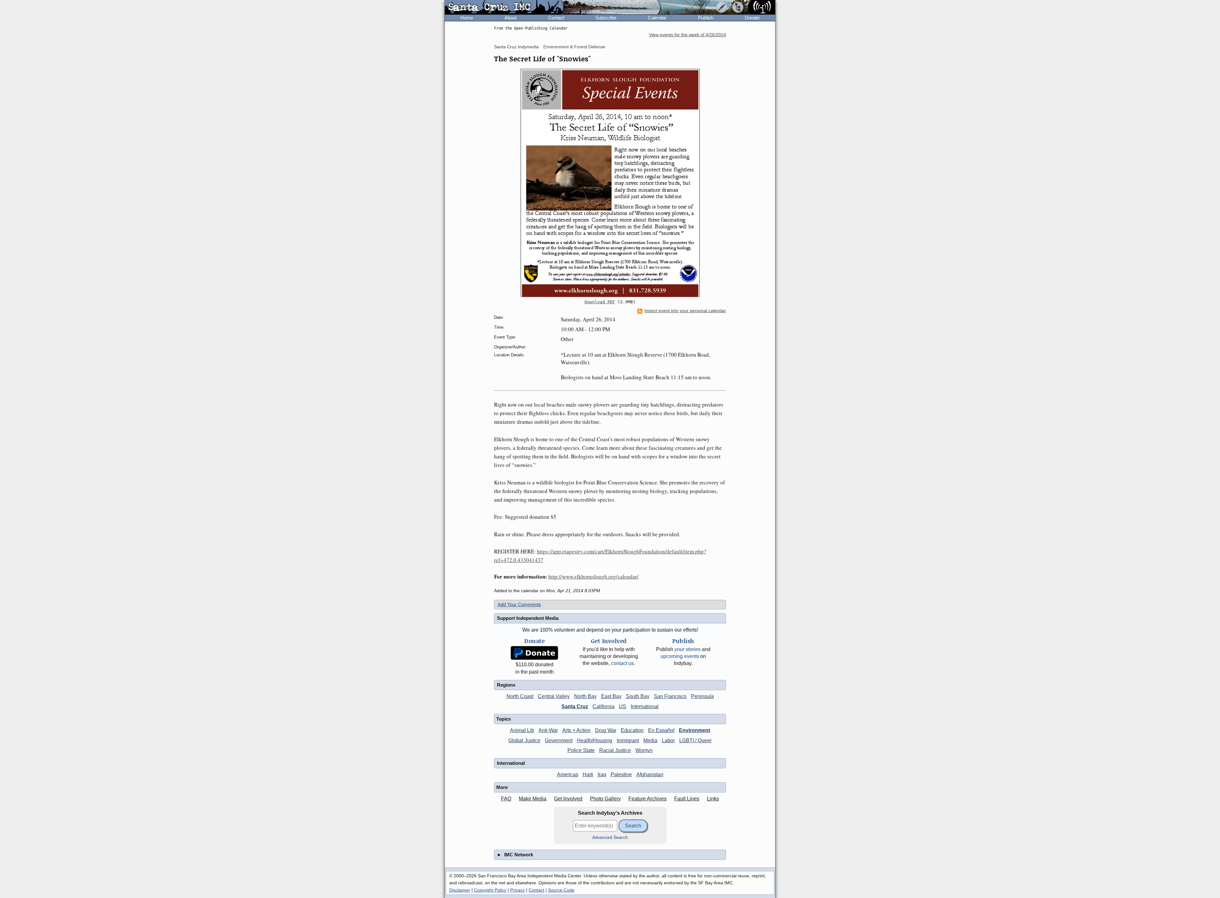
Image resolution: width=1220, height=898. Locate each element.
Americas (567, 774)
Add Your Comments (519, 604)
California (603, 706)
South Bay (637, 696)
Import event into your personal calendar (685, 310)
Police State (581, 750)
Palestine (621, 774)
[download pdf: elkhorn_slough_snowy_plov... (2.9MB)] (610, 183)
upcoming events (680, 656)
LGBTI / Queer (695, 740)
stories (687, 649)
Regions (506, 685)
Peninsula (702, 696)
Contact (556, 17)
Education (632, 730)
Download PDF (600, 301)
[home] (504, 7)
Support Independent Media (528, 618)
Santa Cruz (574, 706)
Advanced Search (610, 837)
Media (650, 740)
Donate (752, 17)
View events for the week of (687, 34)
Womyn (644, 750)
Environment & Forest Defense (574, 46)
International (645, 706)
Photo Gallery (605, 798)
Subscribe (605, 17)
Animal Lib (522, 730)
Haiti (588, 774)
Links (713, 798)
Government (559, 740)
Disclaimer (459, 890)
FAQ (506, 798)
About (511, 17)
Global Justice (524, 740)
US (622, 706)
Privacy (517, 890)
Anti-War (548, 730)
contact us (622, 663)
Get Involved (568, 798)
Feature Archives (647, 798)
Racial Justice (615, 750)
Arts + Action (576, 730)
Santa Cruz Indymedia (516, 46)
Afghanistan (649, 774)
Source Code (561, 890)
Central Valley (554, 696)
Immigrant (628, 740)
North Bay (585, 696)
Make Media (532, 798)
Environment (694, 730)
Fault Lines (686, 798)
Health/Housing (594, 740)
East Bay (611, 696)
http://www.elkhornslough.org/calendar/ (593, 576)
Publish (705, 17)
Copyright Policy (490, 890)
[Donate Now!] (534, 653)
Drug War (605, 730)
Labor (668, 740)
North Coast (519, 696)
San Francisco (670, 696)
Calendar (657, 17)
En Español (661, 730)
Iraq (602, 774)
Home (466, 17)
